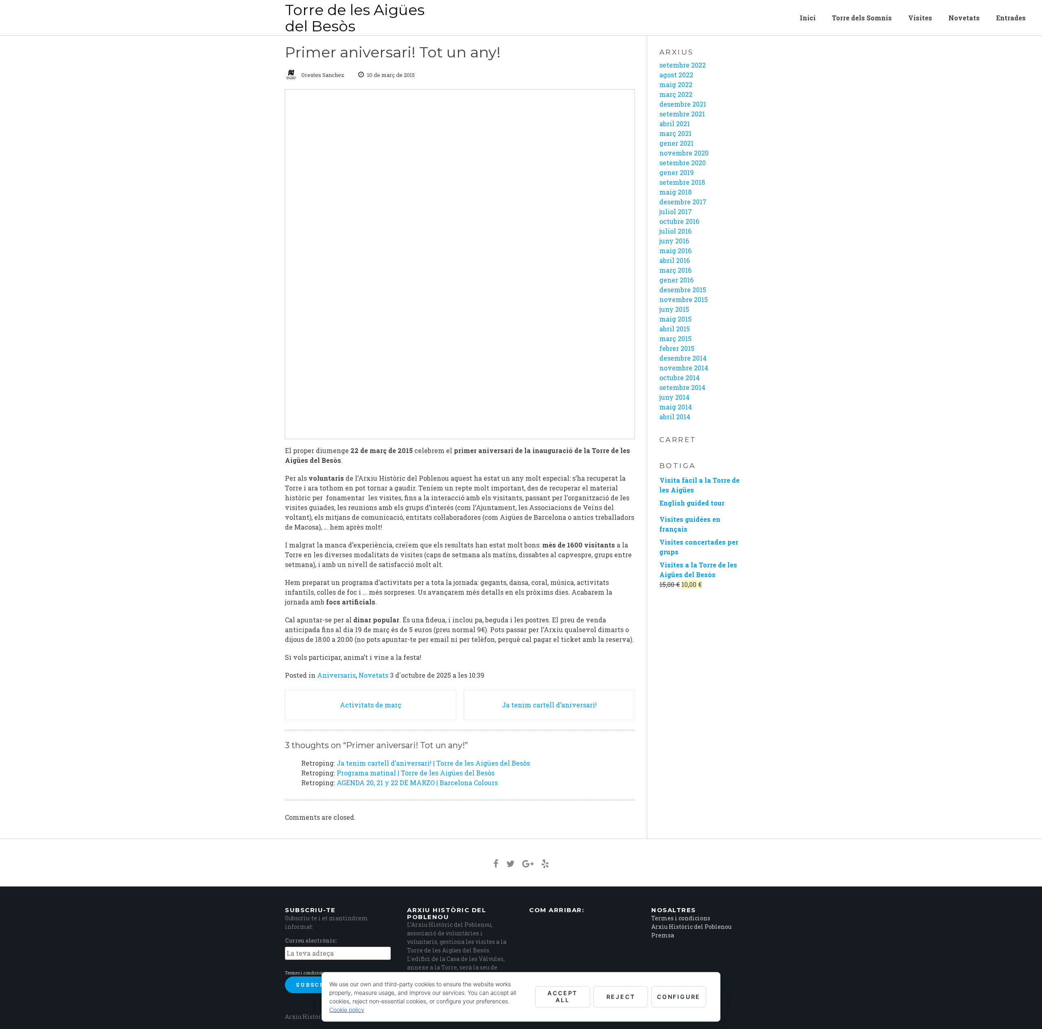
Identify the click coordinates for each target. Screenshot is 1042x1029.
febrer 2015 (676, 348)
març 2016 (675, 270)
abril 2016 (674, 260)
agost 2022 (676, 74)
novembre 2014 (683, 367)
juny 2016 (674, 240)
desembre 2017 (683, 201)
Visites (920, 17)
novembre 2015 (683, 299)
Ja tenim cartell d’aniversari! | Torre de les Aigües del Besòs (433, 763)
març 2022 (675, 94)
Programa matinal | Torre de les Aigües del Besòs (416, 772)
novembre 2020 (684, 153)
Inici (808, 17)
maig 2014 (675, 407)
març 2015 (675, 338)
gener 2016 (676, 280)
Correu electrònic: (311, 940)
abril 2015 (674, 328)
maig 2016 (675, 250)
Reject (620, 996)
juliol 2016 (675, 231)
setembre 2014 (682, 387)
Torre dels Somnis (862, 17)
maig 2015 (675, 319)
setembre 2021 (682, 113)
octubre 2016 (679, 221)
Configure (679, 996)
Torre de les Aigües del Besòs (355, 18)
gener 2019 (676, 172)
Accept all (562, 996)
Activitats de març (370, 705)
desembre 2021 (682, 104)
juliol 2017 (675, 211)
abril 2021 (674, 123)
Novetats (964, 17)
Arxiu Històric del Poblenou (691, 926)
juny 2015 (674, 309)
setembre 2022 (682, 65)
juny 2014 (674, 397)
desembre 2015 (682, 289)
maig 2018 (675, 192)
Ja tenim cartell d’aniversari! (549, 705)
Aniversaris (336, 675)
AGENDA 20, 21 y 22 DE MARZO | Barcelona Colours (417, 782)
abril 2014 (674, 416)
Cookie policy (346, 1009)
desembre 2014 (683, 358)
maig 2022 (675, 84)
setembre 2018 (682, 182)
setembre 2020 (682, 162)
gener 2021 (676, 143)
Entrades (1011, 17)
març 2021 (675, 133)
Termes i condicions (305, 973)
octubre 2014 (679, 377)
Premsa (662, 935)
